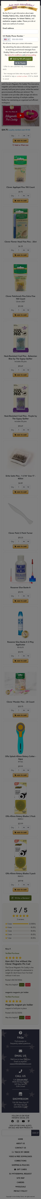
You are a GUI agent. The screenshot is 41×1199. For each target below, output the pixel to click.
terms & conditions (15, 55)
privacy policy (30, 55)
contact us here (22, 76)
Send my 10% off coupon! (21, 59)
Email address (8, 28)
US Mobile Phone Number (13, 36)
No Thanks (21, 63)
